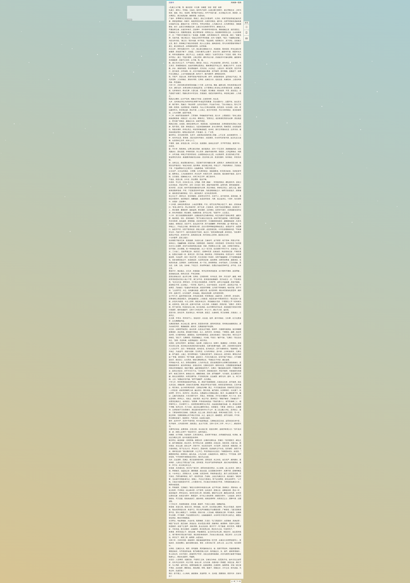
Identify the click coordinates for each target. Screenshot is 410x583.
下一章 (238, 581)
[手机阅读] (246, 32)
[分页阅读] (246, 38)
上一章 (233, 581)
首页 (246, 23)
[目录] (246, 27)
